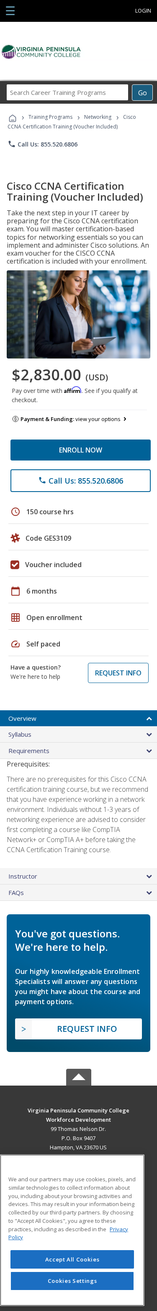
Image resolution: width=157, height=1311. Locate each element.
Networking (97, 116)
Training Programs (50, 116)
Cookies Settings (72, 1281)
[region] (72, 1230)
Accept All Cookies (72, 1259)
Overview (22, 718)
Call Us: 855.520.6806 (42, 144)
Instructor (22, 876)
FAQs (16, 892)
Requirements (28, 750)
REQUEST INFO (118, 673)
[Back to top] (78, 1110)
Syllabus (19, 734)
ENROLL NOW (80, 450)
